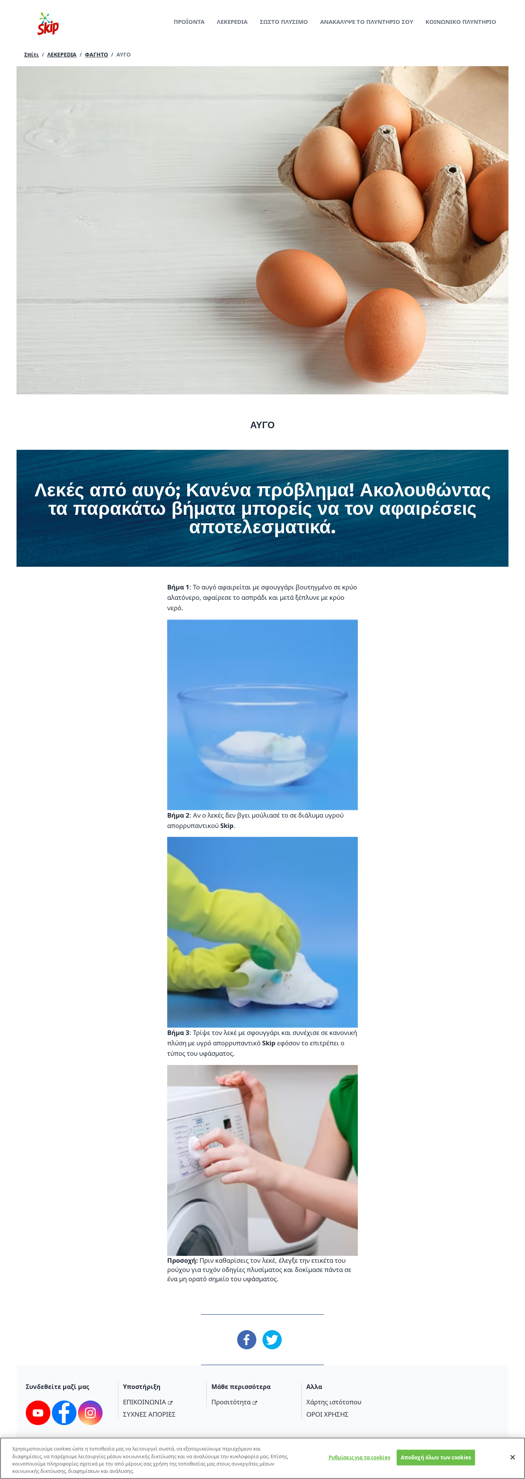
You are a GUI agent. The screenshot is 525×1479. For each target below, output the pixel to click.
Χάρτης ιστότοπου (333, 1401)
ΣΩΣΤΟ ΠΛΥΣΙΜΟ (284, 21)
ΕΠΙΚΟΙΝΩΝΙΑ (144, 1401)
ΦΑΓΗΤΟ (96, 54)
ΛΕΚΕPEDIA (232, 21)
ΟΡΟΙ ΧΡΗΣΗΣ (327, 1414)
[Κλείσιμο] (512, 1457)
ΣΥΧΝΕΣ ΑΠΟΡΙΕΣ (149, 1414)
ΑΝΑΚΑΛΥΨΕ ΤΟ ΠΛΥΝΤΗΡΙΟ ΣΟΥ (366, 21)
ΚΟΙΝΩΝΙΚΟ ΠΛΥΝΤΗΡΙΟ (460, 21)
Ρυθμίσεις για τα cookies (359, 1457)
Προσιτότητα (231, 1401)
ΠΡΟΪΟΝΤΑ (189, 21)
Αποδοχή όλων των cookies (436, 1457)
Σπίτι (31, 54)
